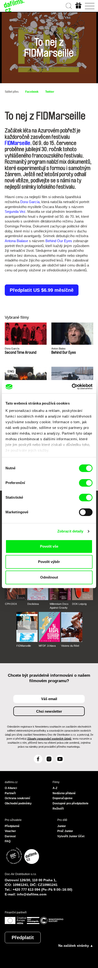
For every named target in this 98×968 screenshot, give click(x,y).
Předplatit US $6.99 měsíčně (42, 290)
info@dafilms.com (31, 894)
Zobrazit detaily (70, 531)
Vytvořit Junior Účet (70, 836)
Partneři (10, 793)
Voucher (10, 831)
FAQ (7, 841)
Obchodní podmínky (18, 803)
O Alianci (11, 788)
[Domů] (14, 6)
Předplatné (12, 826)
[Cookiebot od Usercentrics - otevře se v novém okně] (72, 387)
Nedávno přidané (64, 793)
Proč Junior (65, 831)
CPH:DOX (11, 603)
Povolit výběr (49, 562)
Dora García (29, 202)
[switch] (86, 483)
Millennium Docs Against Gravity (59, 605)
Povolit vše (49, 546)
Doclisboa (33, 603)
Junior (61, 826)
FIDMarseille (17, 143)
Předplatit (23, 937)
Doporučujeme (63, 798)
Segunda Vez (15, 211)
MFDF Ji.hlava (47, 645)
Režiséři (58, 808)
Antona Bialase (16, 241)
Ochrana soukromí (17, 798)
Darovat (10, 836)
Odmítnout (49, 577)
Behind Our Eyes (58, 241)
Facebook (32, 91)
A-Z (55, 788)
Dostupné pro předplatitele (70, 803)
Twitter (49, 91)
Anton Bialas (58, 348)
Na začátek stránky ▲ (75, 945)
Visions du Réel (70, 645)
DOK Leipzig (79, 603)
